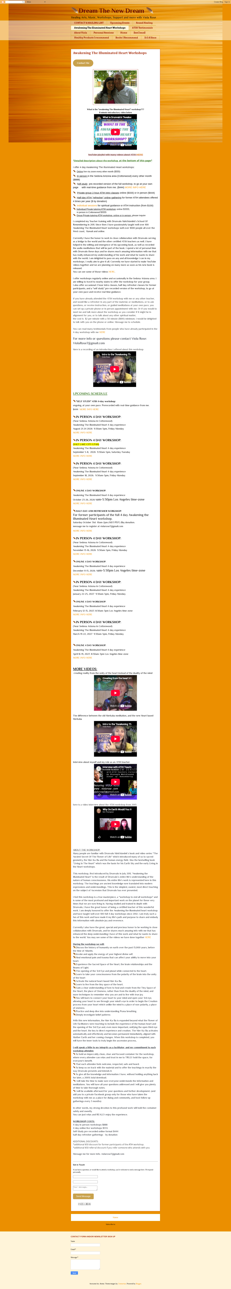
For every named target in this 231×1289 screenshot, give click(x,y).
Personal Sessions (104, 32)
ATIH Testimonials (142, 28)
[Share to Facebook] (87, 1204)
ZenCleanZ (139, 32)
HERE (112, 271)
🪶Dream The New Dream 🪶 (112, 10)
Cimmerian (122, 1284)
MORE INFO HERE (135, 187)
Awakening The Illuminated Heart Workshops (100, 28)
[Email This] (79, 1204)
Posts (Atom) (120, 1224)
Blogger (138, 1284)
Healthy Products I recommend (91, 37)
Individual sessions (87, 205)
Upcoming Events (120, 23)
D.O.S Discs (150, 37)
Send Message (83, 1196)
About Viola (80, 32)
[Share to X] (84, 1204)
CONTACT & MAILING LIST (89, 23)
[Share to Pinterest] (89, 1204)
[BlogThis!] (82, 1204)
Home (123, 32)
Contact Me (83, 63)
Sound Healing (144, 23)
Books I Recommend (127, 37)
